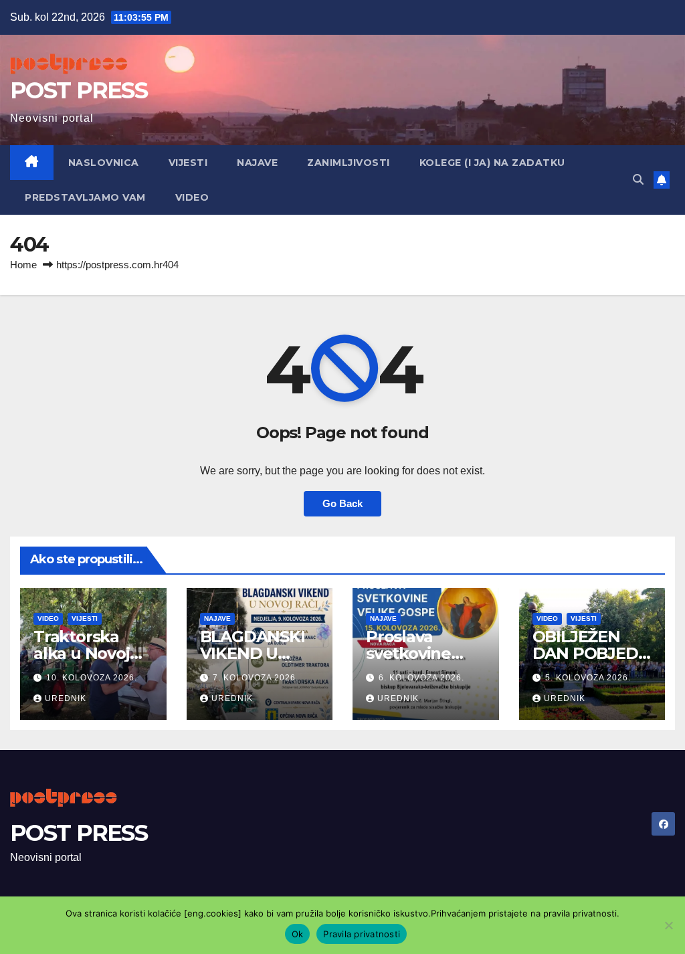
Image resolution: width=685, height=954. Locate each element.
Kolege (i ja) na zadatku (492, 163)
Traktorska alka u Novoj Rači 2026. (81, 653)
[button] (638, 179)
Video (192, 197)
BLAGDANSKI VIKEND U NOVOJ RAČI (252, 653)
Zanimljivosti (348, 163)
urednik (65, 698)
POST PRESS (78, 90)
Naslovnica (103, 163)
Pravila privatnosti (361, 934)
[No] (668, 925)
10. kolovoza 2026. (91, 677)
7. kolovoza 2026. (255, 677)
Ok (298, 934)
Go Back (342, 503)
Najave (257, 163)
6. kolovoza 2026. (421, 677)
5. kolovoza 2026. (588, 677)
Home (23, 264)
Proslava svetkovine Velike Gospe (417, 653)
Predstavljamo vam (85, 197)
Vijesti (188, 163)
